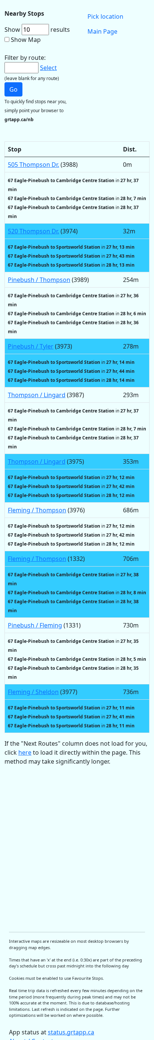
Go (13, 89)
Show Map (26, 40)
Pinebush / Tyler (30, 346)
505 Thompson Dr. (33, 164)
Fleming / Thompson (37, 510)
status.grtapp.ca (71, 1032)
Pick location (105, 16)
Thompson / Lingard (36, 395)
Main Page (102, 31)
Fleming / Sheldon (33, 692)
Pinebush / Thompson (39, 280)
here (24, 752)
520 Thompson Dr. (33, 231)
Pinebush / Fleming (35, 625)
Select (48, 68)
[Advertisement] (77, 849)
